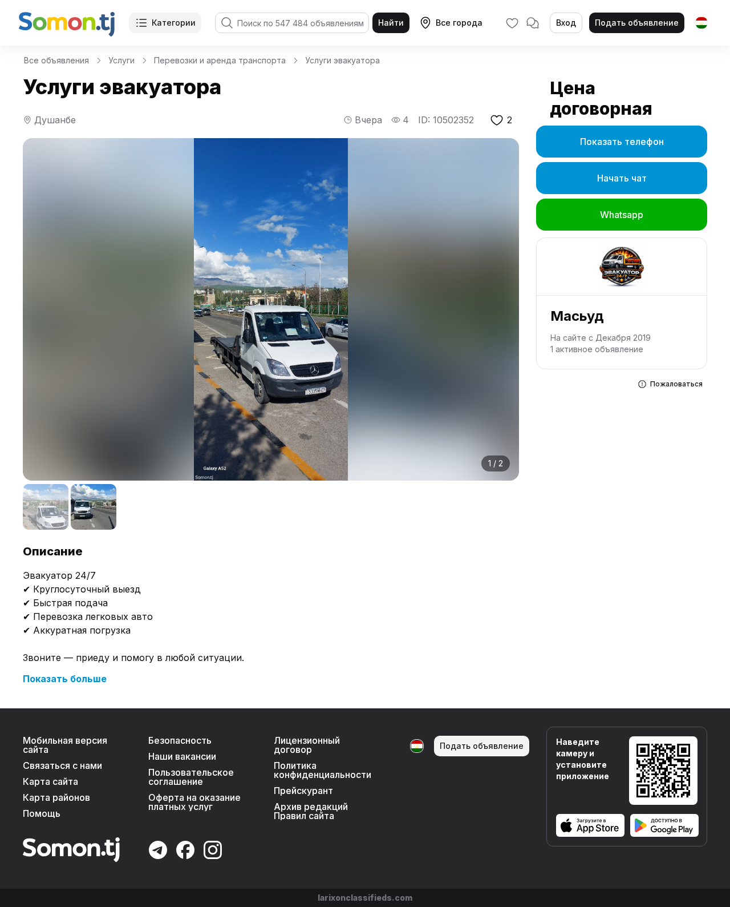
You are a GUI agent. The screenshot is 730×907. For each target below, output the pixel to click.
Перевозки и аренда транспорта (220, 60)
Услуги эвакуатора (342, 60)
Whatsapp (621, 214)
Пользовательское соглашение (191, 777)
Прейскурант (303, 790)
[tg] (701, 23)
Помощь (41, 813)
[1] (45, 507)
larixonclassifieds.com (365, 897)
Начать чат (622, 178)
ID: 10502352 (446, 120)
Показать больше (65, 678)
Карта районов (56, 797)
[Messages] (532, 23)
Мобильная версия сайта (65, 745)
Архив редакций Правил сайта (311, 811)
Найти (391, 22)
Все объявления (56, 60)
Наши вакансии (182, 756)
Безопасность (180, 740)
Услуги (121, 60)
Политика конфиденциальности (322, 770)
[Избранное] (512, 23)
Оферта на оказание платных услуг (194, 802)
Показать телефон (622, 141)
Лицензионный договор (307, 745)
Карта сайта (50, 781)
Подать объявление (637, 22)
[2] (93, 507)
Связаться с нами (62, 765)
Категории (174, 22)
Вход (566, 22)
